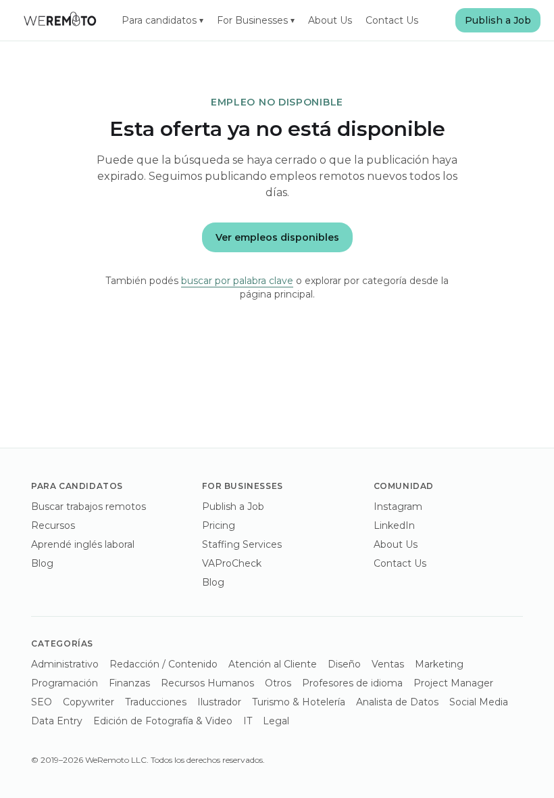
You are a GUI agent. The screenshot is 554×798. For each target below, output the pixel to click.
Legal (276, 721)
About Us (330, 20)
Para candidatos (162, 20)
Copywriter (88, 702)
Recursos (53, 525)
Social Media (478, 702)
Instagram (398, 506)
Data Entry (56, 721)
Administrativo (65, 664)
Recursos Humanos (207, 683)
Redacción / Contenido (163, 664)
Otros (278, 683)
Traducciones (155, 702)
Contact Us (392, 20)
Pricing (218, 525)
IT (247, 721)
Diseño (344, 664)
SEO (41, 702)
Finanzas (129, 683)
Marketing (439, 664)
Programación (64, 683)
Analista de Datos (397, 702)
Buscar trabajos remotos (88, 506)
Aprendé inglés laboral (82, 544)
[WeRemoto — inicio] (59, 20)
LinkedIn (394, 525)
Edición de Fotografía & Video (162, 721)
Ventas (388, 664)
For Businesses (256, 20)
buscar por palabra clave (237, 281)
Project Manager (453, 683)
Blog (42, 563)
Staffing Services (242, 544)
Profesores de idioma (352, 683)
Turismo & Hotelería (298, 702)
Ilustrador (219, 702)
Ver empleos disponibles (277, 237)
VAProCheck (231, 563)
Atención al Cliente (272, 664)
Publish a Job (498, 20)
